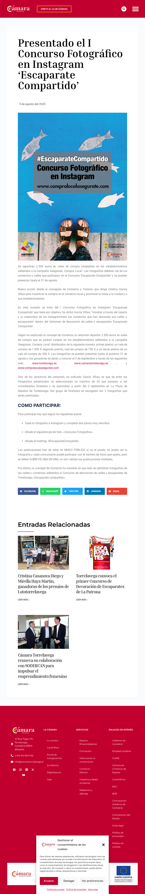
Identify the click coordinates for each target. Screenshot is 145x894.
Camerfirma (118, 779)
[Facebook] (14, 769)
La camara (52, 740)
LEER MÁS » (24, 599)
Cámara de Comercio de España (119, 769)
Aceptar (49, 880)
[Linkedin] (26, 769)
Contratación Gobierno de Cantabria (119, 804)
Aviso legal (93, 889)
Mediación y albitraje (86, 792)
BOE (114, 793)
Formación (85, 751)
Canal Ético (53, 747)
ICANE (115, 758)
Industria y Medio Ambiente (89, 781)
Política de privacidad (76, 889)
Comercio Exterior (85, 771)
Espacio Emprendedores (88, 742)
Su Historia (53, 765)
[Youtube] (23, 775)
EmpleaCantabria (121, 751)
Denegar (68, 880)
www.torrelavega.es (44, 363)
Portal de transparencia (54, 756)
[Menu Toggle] (135, 8)
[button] (103, 845)
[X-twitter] (33, 769)
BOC (114, 786)
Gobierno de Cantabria (118, 742)
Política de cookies (56, 889)
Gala (49, 779)
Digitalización (54, 772)
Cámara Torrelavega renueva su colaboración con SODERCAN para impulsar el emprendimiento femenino (42, 666)
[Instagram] (20, 769)
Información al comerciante (87, 760)
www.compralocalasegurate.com (38, 368)
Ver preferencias (92, 880)
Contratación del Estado (121, 817)
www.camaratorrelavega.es (91, 363)
